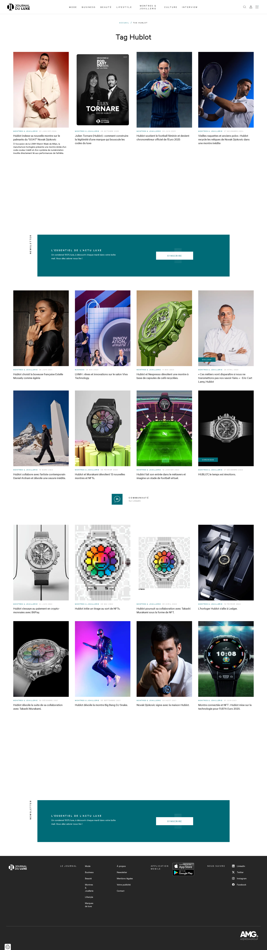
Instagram (241, 878)
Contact (120, 890)
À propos (121, 866)
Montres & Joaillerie (148, 7)
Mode (73, 7)
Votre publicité (124, 884)
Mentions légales (125, 878)
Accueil (124, 22)
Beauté (106, 7)
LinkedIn (241, 866)
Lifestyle (124, 7)
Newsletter (122, 872)
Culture (170, 7)
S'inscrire (174, 255)
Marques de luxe (89, 904)
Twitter (240, 872)
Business (89, 7)
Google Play (183, 872)
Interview (190, 7)
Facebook (241, 884)
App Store (183, 866)
